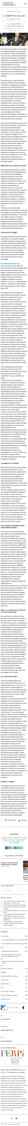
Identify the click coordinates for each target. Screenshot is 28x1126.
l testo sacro (16, 804)
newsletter (17, 499)
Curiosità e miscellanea (7, 968)
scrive (14, 74)
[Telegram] (21, 849)
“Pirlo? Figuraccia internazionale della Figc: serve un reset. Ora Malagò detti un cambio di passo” (14, 906)
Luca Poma (14, 834)
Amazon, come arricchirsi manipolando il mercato (9, 863)
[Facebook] (15, 849)
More (17, 842)
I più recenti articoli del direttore (9, 976)
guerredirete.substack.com (16, 26)
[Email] (6, 849)
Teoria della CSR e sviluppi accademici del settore (13, 962)
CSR (2, 947)
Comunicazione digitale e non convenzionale (13, 940)
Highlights (3, 972)
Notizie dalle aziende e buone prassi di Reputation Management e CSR (11, 955)
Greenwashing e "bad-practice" (14, 11)
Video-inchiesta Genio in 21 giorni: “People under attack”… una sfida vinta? (14, 902)
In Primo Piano (4, 980)
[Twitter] (12, 849)
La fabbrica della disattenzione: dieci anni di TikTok (14, 911)
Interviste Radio (5, 983)
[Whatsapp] (18, 849)
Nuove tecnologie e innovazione (9, 995)
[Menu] (25, 4)
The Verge (22, 60)
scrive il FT (11, 281)
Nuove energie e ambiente (7, 991)
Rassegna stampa (5, 999)
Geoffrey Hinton (11, 266)
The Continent (17, 685)
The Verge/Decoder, (14, 132)
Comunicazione (5, 936)
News (2, 987)
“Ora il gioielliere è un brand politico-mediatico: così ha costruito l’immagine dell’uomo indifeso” (13, 923)
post (10, 80)
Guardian (14, 623)
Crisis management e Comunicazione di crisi (13, 943)
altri (18, 266)
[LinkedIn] (9, 849)
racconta (20, 792)
